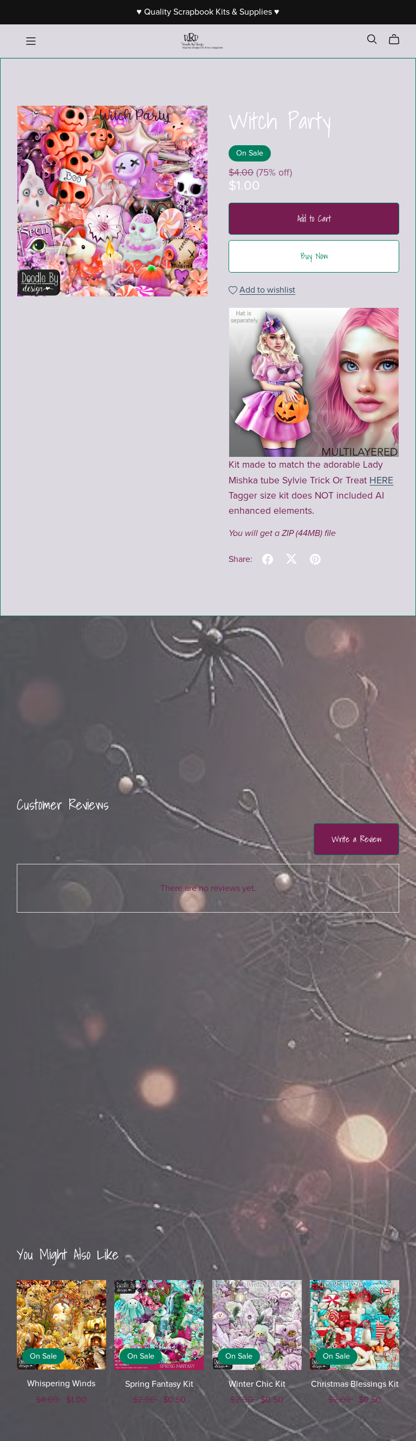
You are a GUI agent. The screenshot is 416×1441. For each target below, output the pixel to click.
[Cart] (398, 39)
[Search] (372, 39)
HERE (381, 480)
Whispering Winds (61, 1383)
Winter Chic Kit (257, 1384)
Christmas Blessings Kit (355, 1384)
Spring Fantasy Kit (159, 1384)
